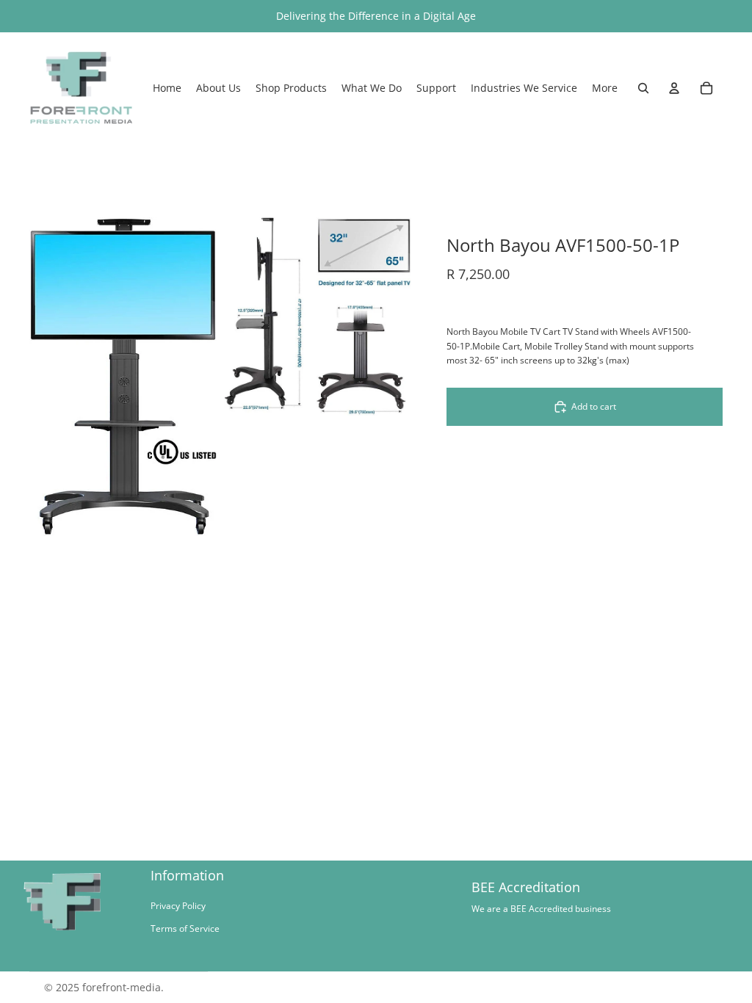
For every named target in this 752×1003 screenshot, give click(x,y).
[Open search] (643, 88)
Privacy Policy (178, 905)
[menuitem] (605, 88)
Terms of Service (185, 928)
